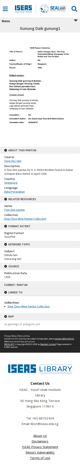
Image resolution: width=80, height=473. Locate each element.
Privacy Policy (10, 336)
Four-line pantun (14, 210)
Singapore (10, 183)
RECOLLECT (9, 344)
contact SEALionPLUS (64, 338)
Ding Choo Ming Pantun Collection (29, 306)
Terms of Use (24, 336)
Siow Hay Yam (13, 161)
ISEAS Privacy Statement (40, 447)
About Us (40, 436)
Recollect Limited (48, 344)
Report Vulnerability (40, 452)
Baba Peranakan (14, 192)
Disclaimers (40, 441)
